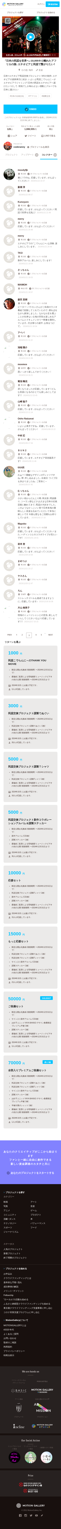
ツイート (32, 136)
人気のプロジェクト (13, 1249)
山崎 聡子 (22, 401)
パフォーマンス (37, 1223)
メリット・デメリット (14, 1290)
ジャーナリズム (11, 1231)
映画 (6, 1201)
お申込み (8, 1273)
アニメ (7, 1210)
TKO (20, 252)
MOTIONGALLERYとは (15, 1325)
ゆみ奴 (21, 467)
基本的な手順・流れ (13, 1282)
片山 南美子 (24, 607)
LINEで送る (49, 136)
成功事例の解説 (11, 1286)
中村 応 (21, 435)
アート (33, 1201)
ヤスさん (22, 575)
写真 (6, 1206)
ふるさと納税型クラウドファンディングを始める (27, 1303)
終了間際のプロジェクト (15, 1257)
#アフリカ (33, 96)
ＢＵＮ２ (22, 450)
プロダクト (35, 1214)
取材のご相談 (10, 1342)
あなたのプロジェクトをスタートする (32, 1173)
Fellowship (8, 1295)
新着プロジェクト (12, 1253)
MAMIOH (22, 284)
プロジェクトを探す (15, 12)
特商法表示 (9, 1355)
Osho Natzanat (26, 418)
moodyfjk (23, 170)
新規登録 (54, 4)
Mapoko (22, 523)
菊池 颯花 (22, 381)
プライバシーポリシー (14, 1350)
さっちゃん (23, 269)
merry (21, 218)
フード (33, 1227)
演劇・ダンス (9, 1218)
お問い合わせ (10, 1338)
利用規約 (8, 1346)
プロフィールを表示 (39, 146)
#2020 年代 (9, 1329)
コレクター (49, 154)
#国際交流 (46, 96)
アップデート (29, 154)
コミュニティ (10, 1214)
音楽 (41, 70)
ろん (20, 590)
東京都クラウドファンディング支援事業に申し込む (28, 1307)
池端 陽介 (22, 347)
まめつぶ (22, 561)
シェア (14, 136)
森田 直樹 (22, 299)
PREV (9, 634)
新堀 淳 (21, 187)
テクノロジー (10, 1223)
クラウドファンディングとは (17, 1278)
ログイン (41, 4)
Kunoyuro (23, 201)
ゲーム (33, 1210)
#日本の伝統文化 (17, 96)
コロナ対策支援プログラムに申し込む (22, 1312)
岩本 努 (21, 543)
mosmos (22, 364)
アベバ (21, 332)
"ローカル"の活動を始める (16, 1299)
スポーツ (8, 1227)
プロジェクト (11, 154)
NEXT (50, 634)
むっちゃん (23, 490)
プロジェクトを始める (46, 12)
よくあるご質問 (11, 1333)
